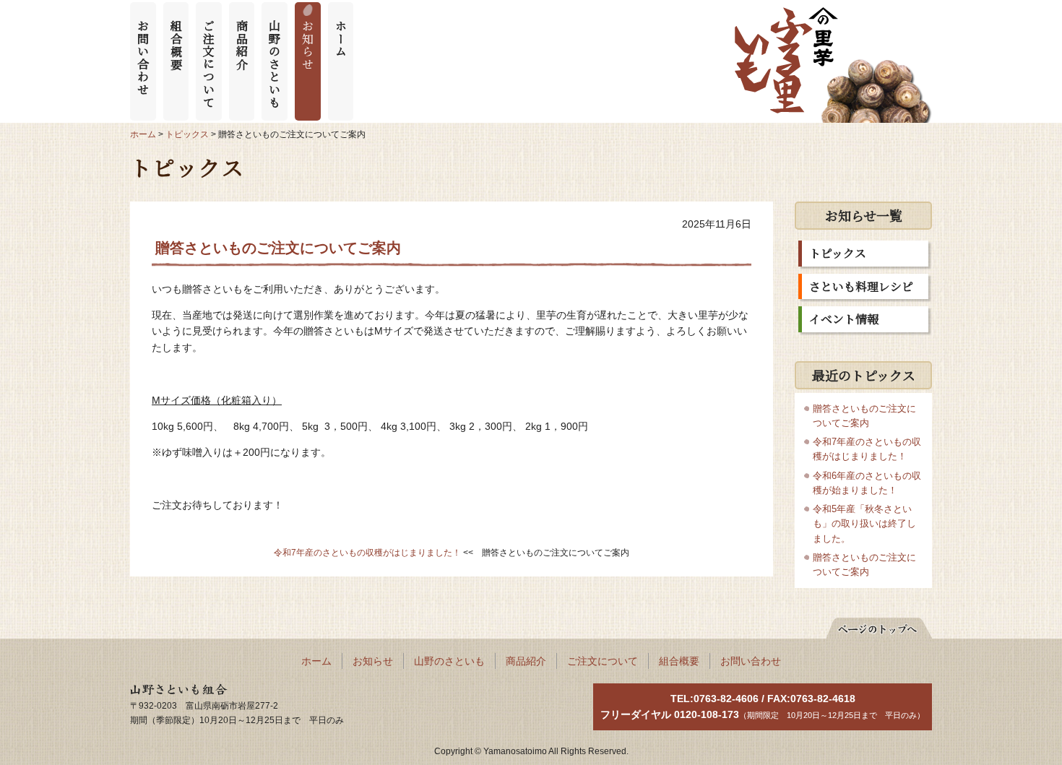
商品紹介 (241, 45)
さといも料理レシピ (861, 286)
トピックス (837, 253)
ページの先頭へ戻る (871, 625)
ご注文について (209, 64)
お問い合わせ (143, 58)
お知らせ (308, 45)
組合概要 (176, 45)
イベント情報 (843, 319)
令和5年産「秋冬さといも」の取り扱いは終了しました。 (864, 523)
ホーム (340, 39)
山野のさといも (275, 64)
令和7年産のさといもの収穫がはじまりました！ (367, 553)
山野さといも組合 (170, 691)
